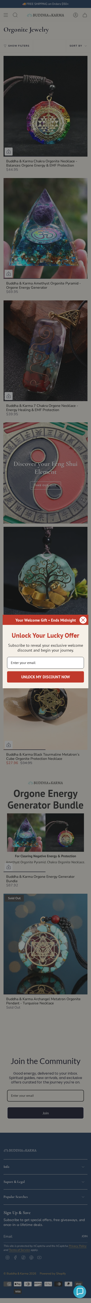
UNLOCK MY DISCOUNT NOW (45, 676)
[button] (79, 1291)
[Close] (83, 620)
